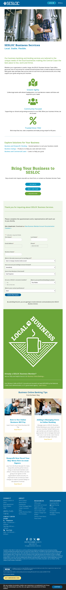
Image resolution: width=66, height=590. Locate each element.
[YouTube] (39, 539)
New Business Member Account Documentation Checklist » (29, 227)
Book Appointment (8, 504)
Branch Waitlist (7, 506)
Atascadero (44, 558)
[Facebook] (27, 539)
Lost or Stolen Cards (39, 510)
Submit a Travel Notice (40, 516)
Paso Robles (39, 558)
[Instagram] (31, 539)
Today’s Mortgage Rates (25, 506)
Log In (51, 3)
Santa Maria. (18, 560)
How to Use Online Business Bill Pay (18, 421)
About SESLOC (22, 502)
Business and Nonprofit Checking (16, 146)
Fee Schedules (23, 514)
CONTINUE (57, 587)
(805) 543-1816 (8, 512)
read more (17, 429)
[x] (35, 539)
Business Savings (10, 149)
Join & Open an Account (40, 505)
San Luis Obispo (51, 558)
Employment (22, 504)
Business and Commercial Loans (15, 151)
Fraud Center (37, 518)
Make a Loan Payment (40, 509)
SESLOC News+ (23, 500)
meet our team (33, 189)
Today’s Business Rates (25, 512)
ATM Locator (37, 503)
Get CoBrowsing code (12, 578)
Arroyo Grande (10, 560)
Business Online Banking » (36, 376)
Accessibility (53, 510)
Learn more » (42, 385)
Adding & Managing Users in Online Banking (48, 421)
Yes (7, 282)
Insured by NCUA (54, 503)
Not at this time (11, 284)
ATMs (4, 508)
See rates (33, 184)
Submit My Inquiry (13, 295)
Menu (61, 3)
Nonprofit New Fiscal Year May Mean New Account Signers (18, 460)
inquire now (33, 193)
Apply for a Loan (38, 507)
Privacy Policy (53, 509)
